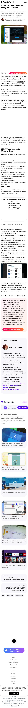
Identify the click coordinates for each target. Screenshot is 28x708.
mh (20, 705)
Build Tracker (13, 667)
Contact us (13, 676)
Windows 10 (20, 81)
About (13, 671)
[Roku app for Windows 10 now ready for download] (14, 556)
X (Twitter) (13, 683)
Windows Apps (19, 595)
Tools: (13, 657)
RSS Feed (13, 678)
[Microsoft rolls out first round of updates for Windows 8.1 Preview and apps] (14, 532)
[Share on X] (5, 73)
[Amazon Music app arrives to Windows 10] (14, 483)
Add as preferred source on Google (15, 650)
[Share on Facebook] (8, 73)
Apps (3, 595)
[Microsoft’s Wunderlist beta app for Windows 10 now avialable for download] (14, 459)
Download (22, 296)
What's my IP (13, 659)
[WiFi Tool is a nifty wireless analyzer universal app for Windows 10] (14, 508)
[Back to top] (14, 641)
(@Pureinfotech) (17, 19)
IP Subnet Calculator (13, 662)
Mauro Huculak (9, 19)
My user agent (13, 664)
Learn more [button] (19, 690)
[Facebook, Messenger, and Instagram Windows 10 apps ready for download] (14, 435)
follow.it (13, 681)
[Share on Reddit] (2, 73)
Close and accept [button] (14, 693)
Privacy (13, 673)
